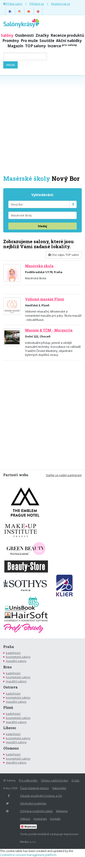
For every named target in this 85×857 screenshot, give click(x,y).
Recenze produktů (67, 35)
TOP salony (35, 45)
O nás (75, 780)
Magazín (15, 45)
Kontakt (55, 819)
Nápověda (59, 788)
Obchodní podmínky (33, 803)
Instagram (40, 819)
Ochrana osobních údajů (36, 811)
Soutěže (46, 40)
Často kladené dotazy (34, 788)
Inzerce (62, 45)
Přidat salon (14, 4)
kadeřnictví (13, 653)
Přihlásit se (36, 4)
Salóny (7, 35)
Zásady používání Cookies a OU (41, 796)
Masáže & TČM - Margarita (49, 330)
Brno (7, 667)
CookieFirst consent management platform (28, 855)
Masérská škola (39, 266)
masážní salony (16, 661)
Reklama (62, 811)
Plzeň (8, 707)
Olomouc (11, 748)
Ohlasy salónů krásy (54, 780)
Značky (42, 35)
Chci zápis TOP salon (65, 255)
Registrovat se (60, 4)
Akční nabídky (69, 40)
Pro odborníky (28, 780)
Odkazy (25, 819)
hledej (42, 226)
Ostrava (10, 687)
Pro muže (29, 40)
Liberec (9, 728)
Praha (8, 647)
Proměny (10, 40)
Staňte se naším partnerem (64, 475)
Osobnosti (24, 35)
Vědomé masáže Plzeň (44, 299)
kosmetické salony (18, 657)
